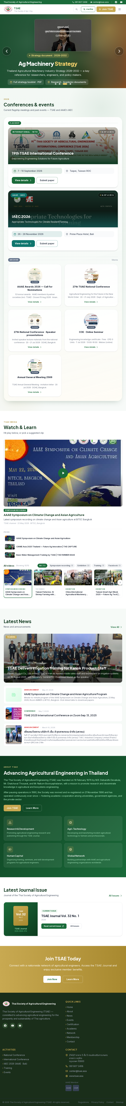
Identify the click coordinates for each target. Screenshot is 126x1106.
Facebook (114, 565)
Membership (72, 1037)
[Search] (76, 9)
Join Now (52, 979)
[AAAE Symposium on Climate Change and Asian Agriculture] (63, 473)
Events (69, 1020)
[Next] (120, 582)
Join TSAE (107, 9)
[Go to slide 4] (70, 84)
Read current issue (52, 926)
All (42, 565)
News (69, 1015)
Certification (72, 1024)
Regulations (83, 1102)
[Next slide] (119, 51)
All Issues (114, 895)
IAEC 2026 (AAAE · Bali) (14, 1063)
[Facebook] (116, 2)
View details (21, 180)
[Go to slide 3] (65, 84)
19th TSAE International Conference (43, 153)
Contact (70, 1041)
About (69, 1011)
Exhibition (83, 565)
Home (69, 1007)
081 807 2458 (81, 2)
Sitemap (120, 1102)
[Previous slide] (6, 51)
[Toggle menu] (119, 9)
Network (70, 1033)
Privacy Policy (97, 1102)
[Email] (20, 1025)
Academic (71, 1028)
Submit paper (47, 180)
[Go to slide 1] (55, 84)
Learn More (32, 808)
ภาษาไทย (89, 9)
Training (99, 565)
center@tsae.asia (101, 2)
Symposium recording (61, 565)
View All (115, 627)
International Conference (15, 1059)
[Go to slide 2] (59, 84)
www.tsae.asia (76, 1076)
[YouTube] (121, 2)
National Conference (13, 1055)
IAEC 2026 (21, 216)
